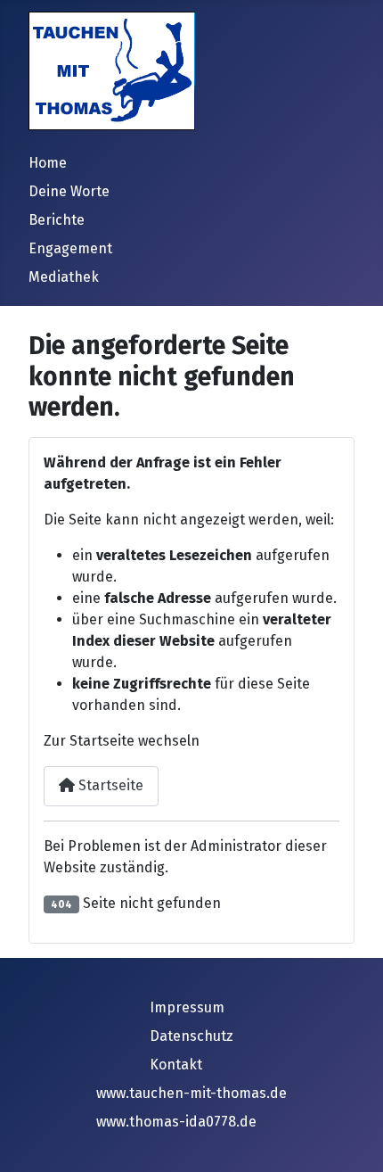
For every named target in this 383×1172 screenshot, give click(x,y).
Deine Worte (69, 191)
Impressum (187, 1007)
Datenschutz (191, 1036)
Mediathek (64, 276)
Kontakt (176, 1064)
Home (48, 162)
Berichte (57, 219)
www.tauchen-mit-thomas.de (191, 1093)
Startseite (109, 785)
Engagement (70, 248)
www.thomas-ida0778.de (176, 1121)
